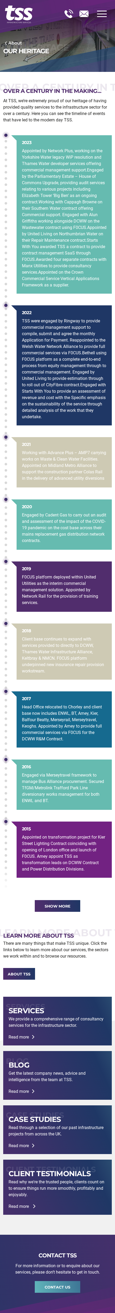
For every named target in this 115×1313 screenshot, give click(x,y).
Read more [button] (19, 1037)
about (15, 43)
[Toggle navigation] (101, 13)
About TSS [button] (19, 974)
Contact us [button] (57, 1287)
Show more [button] (57, 906)
